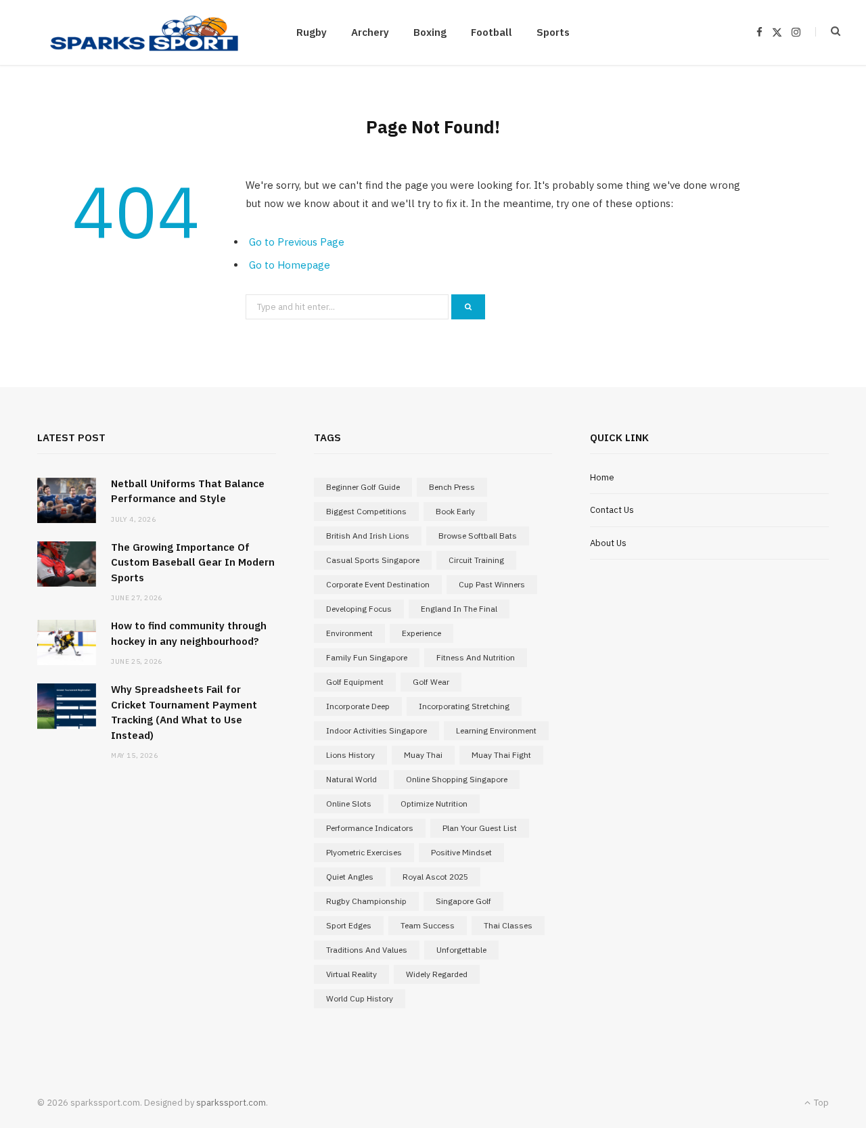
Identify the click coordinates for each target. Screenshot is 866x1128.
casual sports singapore (372, 560)
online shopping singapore (456, 779)
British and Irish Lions (367, 536)
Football (491, 32)
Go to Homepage (289, 264)
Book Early (455, 511)
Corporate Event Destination (378, 584)
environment (349, 633)
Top (820, 1102)
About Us (608, 543)
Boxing (430, 32)
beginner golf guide (363, 487)
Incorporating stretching (464, 706)
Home (602, 477)
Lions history (350, 755)
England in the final (459, 609)
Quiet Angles (349, 877)
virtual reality (351, 974)
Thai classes (508, 925)
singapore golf (463, 901)
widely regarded (437, 974)
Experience (421, 633)
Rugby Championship (366, 901)
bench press (452, 487)
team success (428, 925)
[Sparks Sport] (144, 32)
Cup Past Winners (492, 584)
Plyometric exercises (364, 852)
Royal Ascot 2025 (435, 877)
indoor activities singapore (376, 730)
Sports (553, 32)
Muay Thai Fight (501, 755)
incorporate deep (358, 706)
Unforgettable (461, 950)
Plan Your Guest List (479, 828)
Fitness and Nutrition (475, 657)
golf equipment (355, 682)
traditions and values (366, 950)
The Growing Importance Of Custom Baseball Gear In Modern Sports (193, 562)
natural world (351, 779)
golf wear (431, 682)
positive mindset (461, 852)
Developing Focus (359, 609)
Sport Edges (348, 925)
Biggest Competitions (366, 511)
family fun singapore (366, 657)
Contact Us (612, 510)
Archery (370, 32)
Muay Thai (423, 755)
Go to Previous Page (296, 241)
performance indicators (369, 828)
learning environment (496, 730)
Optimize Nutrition (434, 803)
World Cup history (359, 998)
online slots (348, 803)
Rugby (311, 32)
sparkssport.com (231, 1102)
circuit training (476, 560)
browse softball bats (477, 536)
